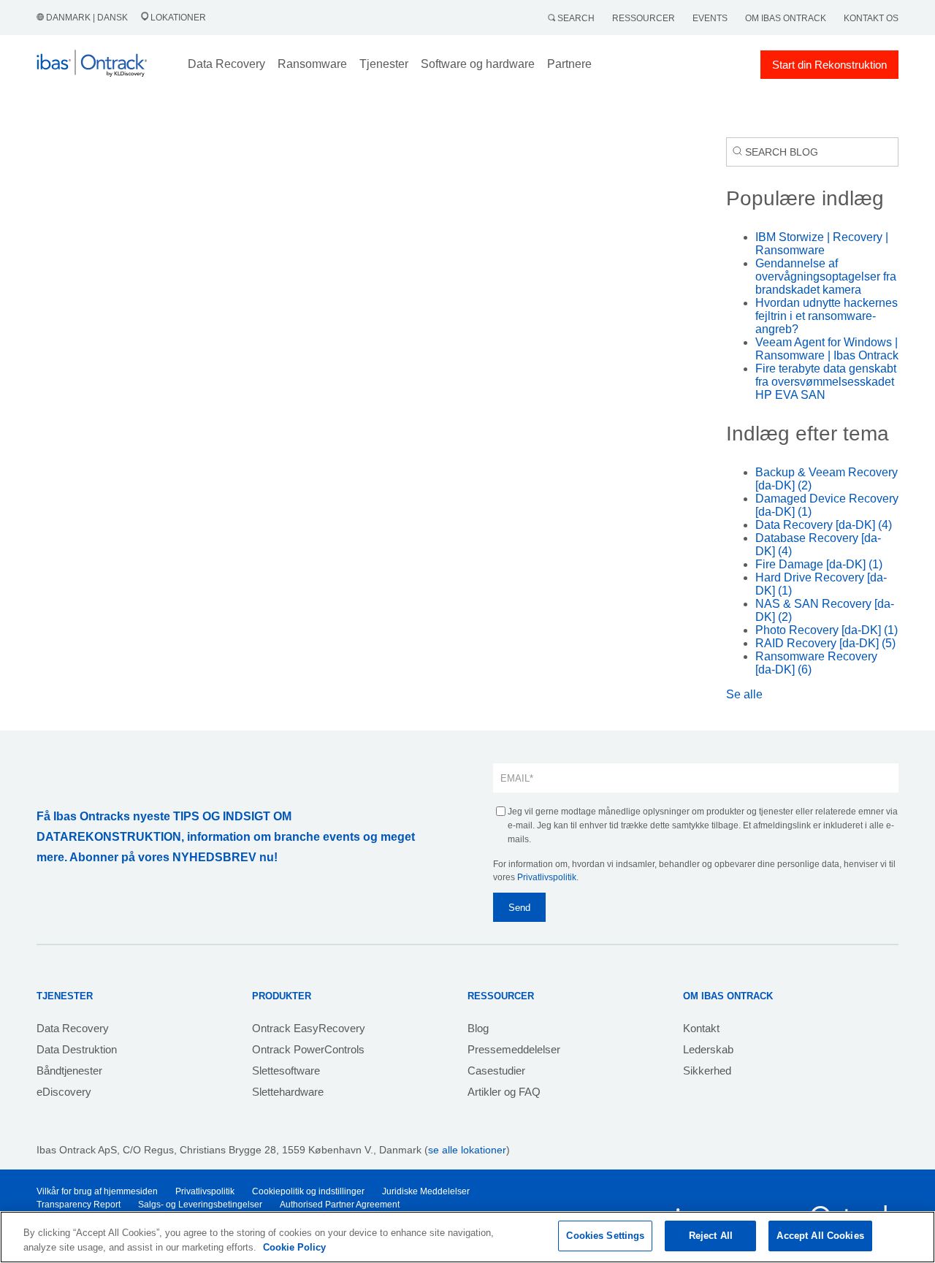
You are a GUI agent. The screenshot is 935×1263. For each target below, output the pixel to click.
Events (710, 18)
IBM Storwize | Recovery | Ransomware (821, 243)
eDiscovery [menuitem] (64, 1091)
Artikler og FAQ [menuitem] (504, 1091)
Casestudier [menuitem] (496, 1070)
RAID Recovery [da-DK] (825, 643)
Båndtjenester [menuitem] (69, 1070)
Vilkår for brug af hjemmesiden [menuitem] (97, 1191)
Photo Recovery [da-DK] (826, 630)
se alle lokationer (467, 1150)
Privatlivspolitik (546, 877)
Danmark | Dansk (87, 17)
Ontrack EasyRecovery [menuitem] (308, 1028)
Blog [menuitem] (478, 1028)
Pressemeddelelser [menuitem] (514, 1049)
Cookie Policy (294, 1247)
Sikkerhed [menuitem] (707, 1070)
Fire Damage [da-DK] (818, 564)
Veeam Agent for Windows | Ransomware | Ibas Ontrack (826, 349)
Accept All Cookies (819, 1235)
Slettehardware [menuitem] (288, 1091)
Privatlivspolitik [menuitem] (204, 1191)
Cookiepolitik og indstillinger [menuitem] (308, 1191)
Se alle (744, 694)
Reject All (711, 1235)
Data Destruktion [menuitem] (77, 1049)
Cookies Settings (605, 1235)
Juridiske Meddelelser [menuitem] (426, 1191)
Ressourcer (643, 18)
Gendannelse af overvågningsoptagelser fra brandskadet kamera (825, 276)
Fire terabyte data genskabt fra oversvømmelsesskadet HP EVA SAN (825, 381)
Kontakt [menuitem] (701, 1028)
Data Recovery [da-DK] (823, 525)
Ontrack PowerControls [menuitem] (308, 1049)
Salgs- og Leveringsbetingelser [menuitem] (200, 1204)
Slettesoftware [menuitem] (286, 1070)
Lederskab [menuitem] (708, 1049)
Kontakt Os (871, 18)
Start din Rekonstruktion (829, 64)
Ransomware (312, 64)
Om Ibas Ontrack (785, 18)
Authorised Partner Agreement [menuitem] (340, 1204)
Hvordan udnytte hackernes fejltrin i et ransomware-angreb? (826, 316)
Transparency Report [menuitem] (79, 1204)
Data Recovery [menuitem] (73, 1028)
